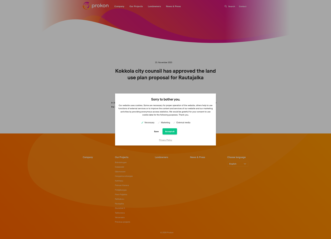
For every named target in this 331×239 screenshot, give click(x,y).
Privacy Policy (165, 140)
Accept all (169, 131)
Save (156, 131)
